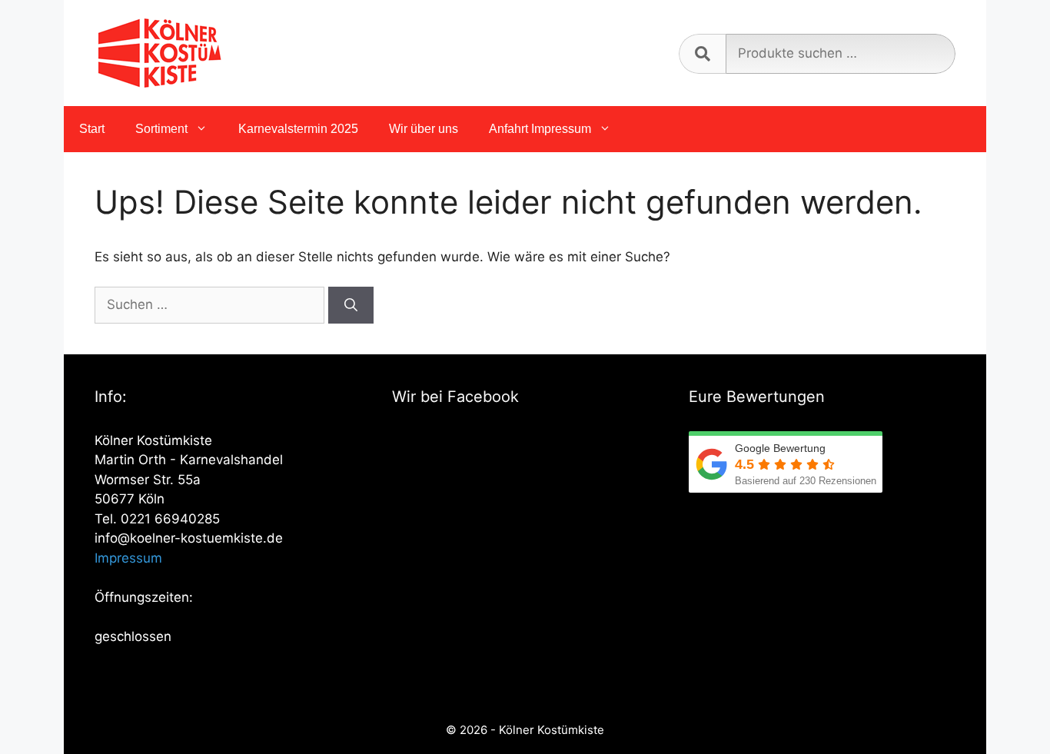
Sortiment (161, 128)
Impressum (128, 558)
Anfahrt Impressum (540, 128)
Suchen (702, 54)
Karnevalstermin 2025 (298, 128)
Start (92, 128)
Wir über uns (423, 128)
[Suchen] (351, 305)
